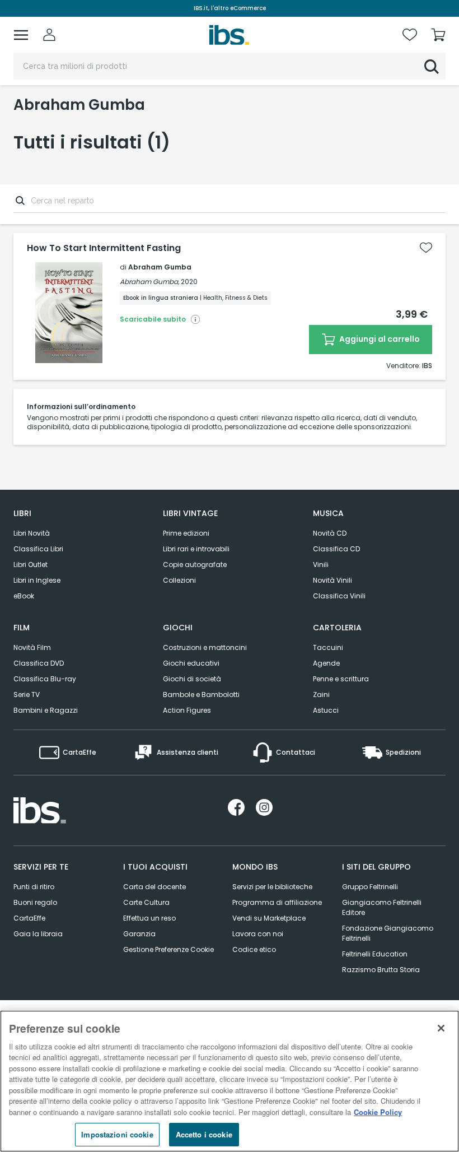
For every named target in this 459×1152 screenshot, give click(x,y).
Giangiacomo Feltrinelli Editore (381, 907)
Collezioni (179, 580)
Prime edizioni (186, 533)
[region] (229, 1081)
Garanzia (139, 934)
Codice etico (254, 949)
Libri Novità (31, 533)
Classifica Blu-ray (44, 679)
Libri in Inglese (36, 580)
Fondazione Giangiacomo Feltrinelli (387, 933)
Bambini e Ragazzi (45, 710)
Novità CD (329, 533)
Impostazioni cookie (117, 1134)
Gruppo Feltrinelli (370, 886)
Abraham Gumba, (149, 281)
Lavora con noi (257, 934)
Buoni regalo (35, 902)
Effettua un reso (149, 918)
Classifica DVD (38, 663)
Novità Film (32, 647)
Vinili (321, 564)
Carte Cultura (146, 902)
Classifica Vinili (339, 596)
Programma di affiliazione (277, 902)
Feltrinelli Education (375, 954)
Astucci (326, 710)
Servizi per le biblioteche (272, 886)
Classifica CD (336, 549)
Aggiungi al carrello (379, 339)
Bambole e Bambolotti (201, 694)
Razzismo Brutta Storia (381, 969)
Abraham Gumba (159, 267)
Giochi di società (192, 679)
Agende (326, 663)
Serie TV (26, 694)
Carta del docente (154, 886)
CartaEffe (29, 918)
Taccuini (328, 647)
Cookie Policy (378, 1112)
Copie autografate (195, 564)
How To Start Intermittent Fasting (104, 248)
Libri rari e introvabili (196, 549)
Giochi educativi (191, 663)
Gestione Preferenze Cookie (168, 949)
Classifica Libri (38, 549)
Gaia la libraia (38, 934)
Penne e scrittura (341, 679)
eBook (23, 596)
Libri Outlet (30, 564)
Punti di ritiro (33, 886)
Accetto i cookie (204, 1134)
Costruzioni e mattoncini (205, 647)
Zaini (321, 694)
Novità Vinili (332, 580)
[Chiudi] (441, 1028)
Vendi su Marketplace (269, 918)
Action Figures (187, 710)
